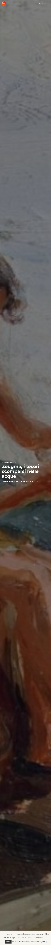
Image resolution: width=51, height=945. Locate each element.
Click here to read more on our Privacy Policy (29, 941)
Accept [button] (8, 941)
